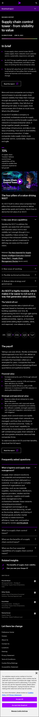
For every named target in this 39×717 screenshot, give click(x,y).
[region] (19, 693)
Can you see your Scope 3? (17, 568)
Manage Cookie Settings (19, 711)
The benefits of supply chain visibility (21, 565)
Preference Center (8, 632)
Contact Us (5, 644)
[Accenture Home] (19, 2)
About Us (5, 640)
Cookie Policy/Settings (9, 663)
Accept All (19, 699)
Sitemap (4, 651)
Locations (5, 647)
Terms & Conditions (8, 659)
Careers (4, 636)
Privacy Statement (8, 655)
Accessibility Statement (10, 667)
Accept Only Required (19, 705)
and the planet (22, 523)
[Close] (36, 673)
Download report (8, 9)
